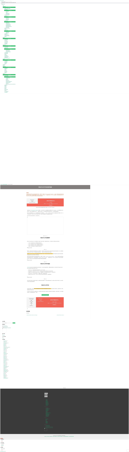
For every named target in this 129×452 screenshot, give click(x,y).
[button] (45, 295)
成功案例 (5, 352)
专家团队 (47, 400)
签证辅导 (5, 365)
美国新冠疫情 (5, 367)
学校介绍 (5, 350)
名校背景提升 (47, 409)
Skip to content (2, 0)
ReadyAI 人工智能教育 (49, 436)
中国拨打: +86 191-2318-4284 (54, 203)
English (15, 2)
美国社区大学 (5, 369)
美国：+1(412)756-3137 (6, 2)
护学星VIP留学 (5, 353)
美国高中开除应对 (5, 370)
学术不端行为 (28, 267)
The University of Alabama (34, 210)
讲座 (4, 373)
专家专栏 (47, 399)
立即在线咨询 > (54, 304)
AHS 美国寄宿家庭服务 (65, 436)
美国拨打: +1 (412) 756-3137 (47, 203)
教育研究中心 (47, 402)
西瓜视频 (47, 421)
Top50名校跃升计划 (48, 408)
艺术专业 (5, 372)
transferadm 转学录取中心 (60, 436)
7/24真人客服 (2, 2)
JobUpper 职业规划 (54, 436)
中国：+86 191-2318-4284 (11, 2)
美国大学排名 (47, 403)
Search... (2, 1)
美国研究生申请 (47, 415)
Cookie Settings (63, 435)
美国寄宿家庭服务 (47, 414)
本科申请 (5, 354)
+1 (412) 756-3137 (47, 425)
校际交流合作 (5, 356)
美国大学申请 (47, 413)
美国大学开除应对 (5, 366)
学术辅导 (5, 349)
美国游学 (5, 368)
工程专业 (5, 351)
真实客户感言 (47, 404)
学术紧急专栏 (5, 348)
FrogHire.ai (45, 436)
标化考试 (5, 355)
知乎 (46, 420)
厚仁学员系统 (2, 445)
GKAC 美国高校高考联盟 (71, 436)
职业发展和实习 (5, 371)
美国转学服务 (47, 416)
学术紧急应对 (47, 410)
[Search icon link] (1, 3)
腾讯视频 (47, 422)
